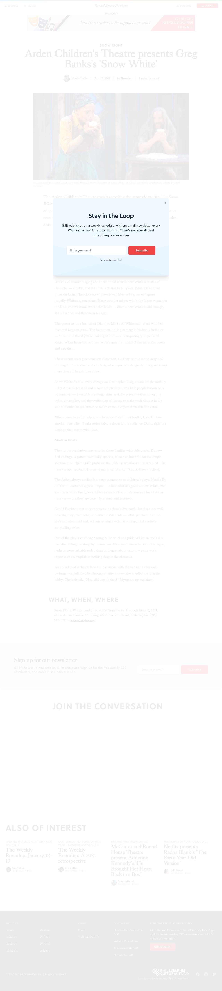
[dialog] (111, 495)
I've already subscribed (111, 260)
